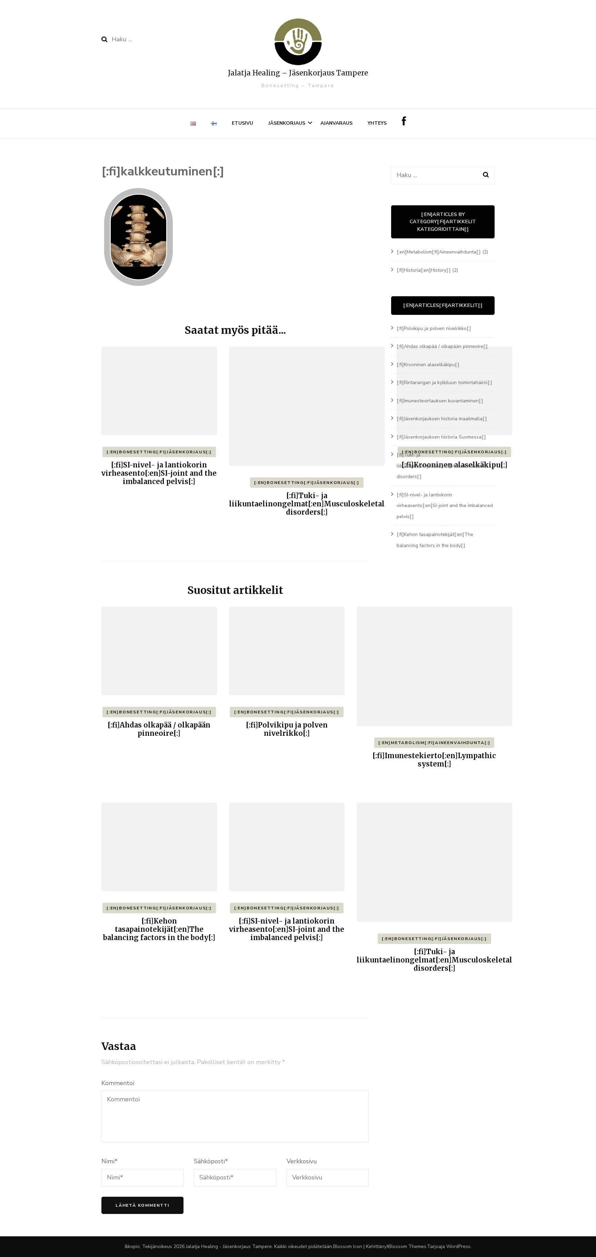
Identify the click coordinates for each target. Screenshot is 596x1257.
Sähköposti (211, 1161)
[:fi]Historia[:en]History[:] (424, 270)
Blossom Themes (407, 1246)
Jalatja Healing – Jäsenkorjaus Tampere (298, 73)
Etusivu (242, 123)
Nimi (109, 1161)
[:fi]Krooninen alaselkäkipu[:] (428, 364)
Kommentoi (117, 1083)
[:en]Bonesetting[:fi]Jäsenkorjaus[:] (159, 452)
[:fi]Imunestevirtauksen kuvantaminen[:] (440, 401)
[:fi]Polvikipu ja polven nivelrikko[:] (287, 729)
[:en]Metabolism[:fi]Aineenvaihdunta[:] (434, 742)
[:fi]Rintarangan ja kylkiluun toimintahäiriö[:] (444, 382)
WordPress (458, 1246)
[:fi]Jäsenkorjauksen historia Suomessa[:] (441, 437)
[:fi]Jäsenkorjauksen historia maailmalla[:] (442, 418)
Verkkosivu (302, 1161)
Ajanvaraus (336, 123)
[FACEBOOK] (404, 123)
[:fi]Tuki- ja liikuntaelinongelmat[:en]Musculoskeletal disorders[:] (307, 503)
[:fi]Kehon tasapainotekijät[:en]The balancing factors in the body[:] (159, 929)
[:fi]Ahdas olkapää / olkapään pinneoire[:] (159, 729)
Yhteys (377, 123)
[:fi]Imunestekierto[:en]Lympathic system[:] (434, 759)
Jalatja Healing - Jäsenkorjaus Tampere (229, 1246)
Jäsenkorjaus (286, 123)
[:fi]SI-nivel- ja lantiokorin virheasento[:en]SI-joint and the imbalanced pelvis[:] (159, 473)
